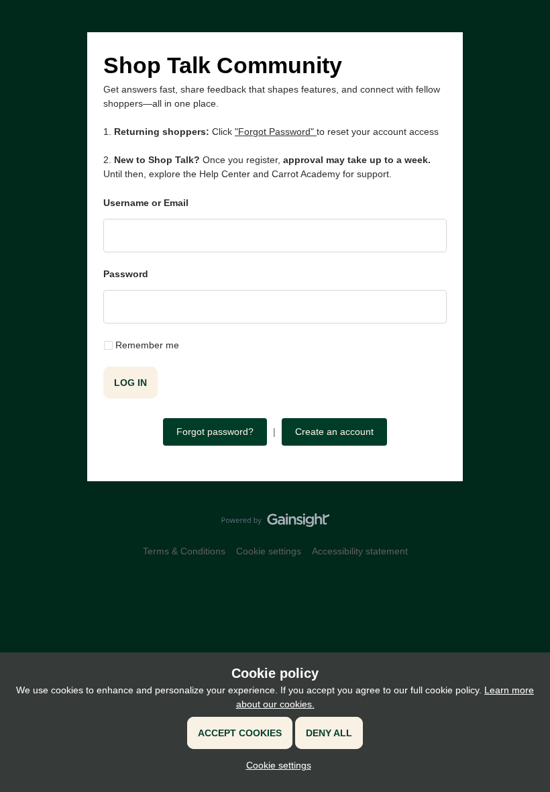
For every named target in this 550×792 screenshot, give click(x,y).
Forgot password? (215, 431)
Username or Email (145, 202)
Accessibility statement (360, 551)
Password (125, 273)
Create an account (334, 431)
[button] (275, 765)
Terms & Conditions (184, 551)
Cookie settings (268, 551)
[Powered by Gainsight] (275, 523)
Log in (130, 382)
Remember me (147, 345)
